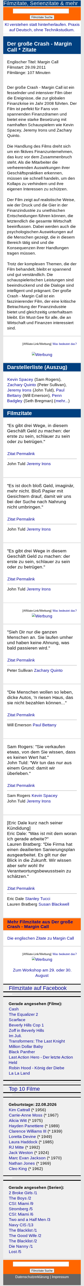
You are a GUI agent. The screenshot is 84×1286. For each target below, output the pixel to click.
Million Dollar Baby (26, 1046)
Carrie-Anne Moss (25, 1115)
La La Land (19, 1073)
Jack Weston (21, 1152)
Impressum (60, 1277)
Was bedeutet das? (65, 344)
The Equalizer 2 (23, 1014)
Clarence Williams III (28, 1131)
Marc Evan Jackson (28, 1158)
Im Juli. (15, 1036)
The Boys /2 (20, 1198)
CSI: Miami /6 (21, 1214)
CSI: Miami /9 (21, 1203)
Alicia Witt (18, 1120)
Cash (14, 1009)
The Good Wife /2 (25, 1235)
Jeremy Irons (19, 390)
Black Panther (22, 1052)
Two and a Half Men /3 (29, 1219)
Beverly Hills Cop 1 (26, 1025)
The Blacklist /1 (23, 1230)
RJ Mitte (16, 1147)
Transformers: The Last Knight (37, 1041)
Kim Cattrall (19, 1110)
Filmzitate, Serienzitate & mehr (40, 3)
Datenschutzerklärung (32, 1277)
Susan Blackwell (54, 904)
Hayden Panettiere (26, 1126)
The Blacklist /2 (23, 1241)
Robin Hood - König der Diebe (36, 1068)
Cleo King (18, 1168)
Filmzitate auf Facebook (38, 988)
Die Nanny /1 (21, 1246)
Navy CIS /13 (21, 1225)
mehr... (62, 401)
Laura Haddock (23, 1142)
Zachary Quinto (21, 385)
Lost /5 (15, 1251)
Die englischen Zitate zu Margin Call (40, 938)
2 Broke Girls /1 (23, 1193)
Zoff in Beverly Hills (26, 1030)
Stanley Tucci (37, 898)
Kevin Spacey (20, 379)
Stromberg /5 (21, 1209)
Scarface (17, 1020)
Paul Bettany (44, 725)
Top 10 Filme (24, 1089)
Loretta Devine (22, 1136)
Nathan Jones (22, 1163)
